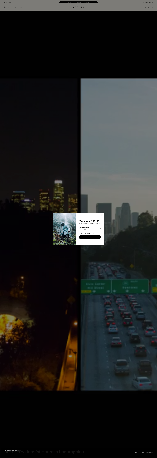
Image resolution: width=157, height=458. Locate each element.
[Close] (102, 215)
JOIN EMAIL (89, 237)
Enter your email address (84, 227)
